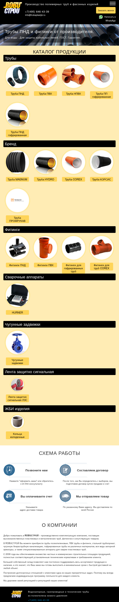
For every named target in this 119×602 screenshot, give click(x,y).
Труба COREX (73, 179)
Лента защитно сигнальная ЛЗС (17, 398)
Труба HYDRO (45, 179)
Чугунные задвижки (17, 361)
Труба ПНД (17, 93)
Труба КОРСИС (101, 179)
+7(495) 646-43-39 (37, 11)
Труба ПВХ (45, 93)
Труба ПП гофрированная (101, 95)
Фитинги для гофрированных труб (73, 268)
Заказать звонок (106, 10)
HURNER (17, 312)
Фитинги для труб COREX (101, 266)
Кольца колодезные (17, 435)
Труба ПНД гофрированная (17, 133)
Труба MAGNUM (17, 179)
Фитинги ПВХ (45, 265)
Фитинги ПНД (17, 265)
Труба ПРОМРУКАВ (17, 219)
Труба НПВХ (73, 93)
